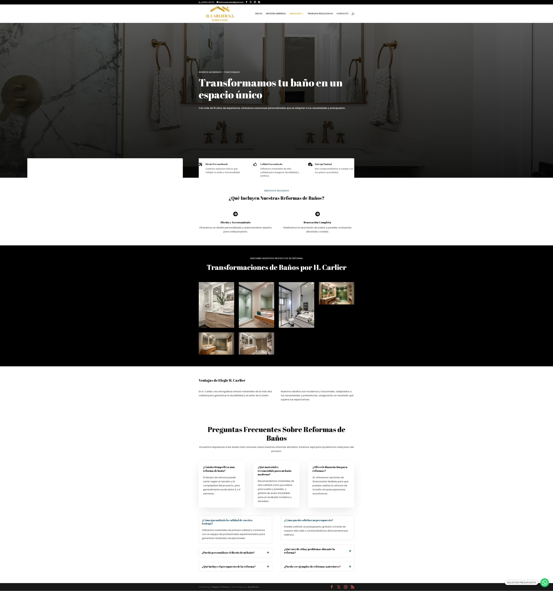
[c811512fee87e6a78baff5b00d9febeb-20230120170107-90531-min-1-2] (296, 327)
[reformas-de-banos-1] (256, 353)
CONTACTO (342, 14)
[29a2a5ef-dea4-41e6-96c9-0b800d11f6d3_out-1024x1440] (256, 327)
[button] (544, 582)
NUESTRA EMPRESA (276, 14)
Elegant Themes (220, 587)
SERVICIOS (295, 14)
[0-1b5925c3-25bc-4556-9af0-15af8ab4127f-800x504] (216, 354)
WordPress (253, 587)
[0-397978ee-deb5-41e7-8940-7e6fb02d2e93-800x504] (336, 303)
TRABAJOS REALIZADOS (320, 14)
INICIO (258, 14)
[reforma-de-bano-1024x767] (216, 327)
